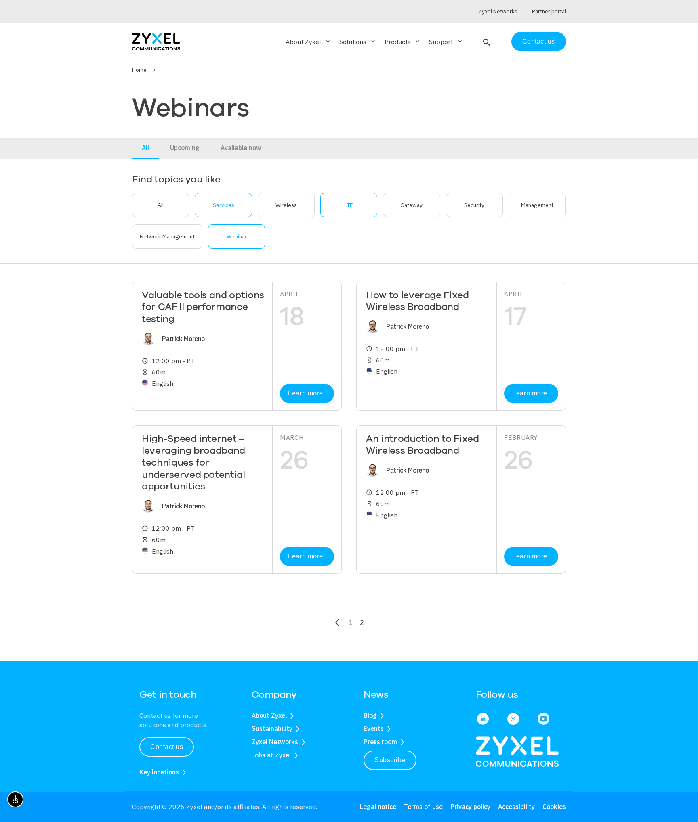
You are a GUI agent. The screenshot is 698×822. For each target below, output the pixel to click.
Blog (370, 715)
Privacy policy (470, 807)
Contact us (538, 41)
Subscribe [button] (390, 760)
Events (374, 728)
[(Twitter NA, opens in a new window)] (513, 719)
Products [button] (403, 42)
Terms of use (423, 807)
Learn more (305, 393)
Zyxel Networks (275, 742)
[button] (486, 42)
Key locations (159, 772)
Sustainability (272, 728)
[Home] (156, 41)
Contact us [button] (166, 746)
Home (139, 69)
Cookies (554, 807)
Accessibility (516, 807)
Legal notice (378, 807)
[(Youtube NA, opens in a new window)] (543, 719)
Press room (380, 742)
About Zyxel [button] (308, 42)
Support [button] (446, 42)
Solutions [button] (357, 42)
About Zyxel (269, 715)
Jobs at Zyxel (271, 755)
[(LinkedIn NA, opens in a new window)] (483, 719)
